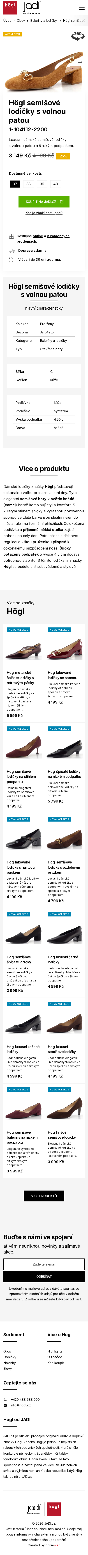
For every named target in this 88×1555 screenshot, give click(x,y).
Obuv (21, 20)
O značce (54, 1357)
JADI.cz (49, 1523)
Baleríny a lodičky (44, 20)
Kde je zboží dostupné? (44, 213)
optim (53, 1545)
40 (55, 184)
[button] (80, 62)
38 (28, 184)
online (38, 236)
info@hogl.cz (21, 1405)
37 (15, 184)
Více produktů (44, 1196)
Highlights (55, 1351)
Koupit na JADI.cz (41, 202)
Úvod (7, 20)
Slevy (7, 1368)
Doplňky (9, 1357)
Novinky (9, 1363)
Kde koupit (55, 1363)
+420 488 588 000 (25, 1399)
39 (42, 184)
